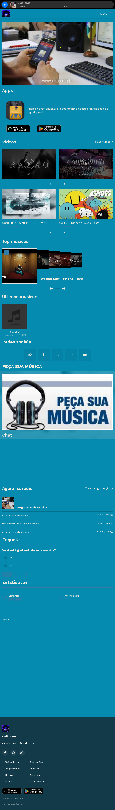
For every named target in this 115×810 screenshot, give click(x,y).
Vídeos (8, 781)
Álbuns (8, 775)
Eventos (34, 768)
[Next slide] (63, 184)
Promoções (36, 762)
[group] (29, 164)
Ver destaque (10, 226)
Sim (12, 557)
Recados (35, 775)
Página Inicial (12, 762)
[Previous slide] (51, 184)
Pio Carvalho (37, 781)
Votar (7, 574)
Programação (12, 768)
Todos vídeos (102, 141)
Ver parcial (20, 574)
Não (12, 565)
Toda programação (98, 488)
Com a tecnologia (8, 804)
